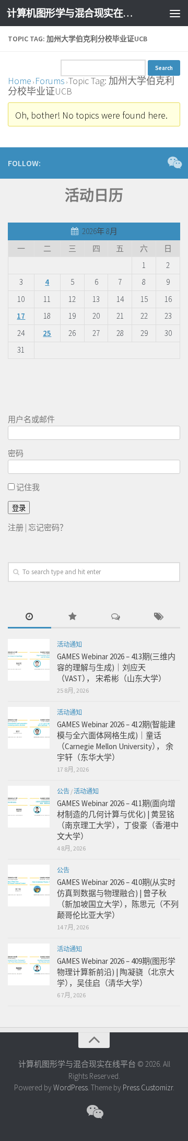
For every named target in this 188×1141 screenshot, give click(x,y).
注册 (16, 527)
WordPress (70, 1087)
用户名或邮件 (31, 419)
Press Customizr (148, 1087)
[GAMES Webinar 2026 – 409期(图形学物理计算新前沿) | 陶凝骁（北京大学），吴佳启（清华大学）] (29, 964)
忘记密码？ (47, 527)
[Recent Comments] (115, 617)
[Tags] (159, 617)
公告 (63, 791)
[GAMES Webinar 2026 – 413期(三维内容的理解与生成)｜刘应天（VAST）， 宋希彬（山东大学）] (29, 660)
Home (19, 81)
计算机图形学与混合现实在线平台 (74, 13)
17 (21, 316)
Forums (50, 81)
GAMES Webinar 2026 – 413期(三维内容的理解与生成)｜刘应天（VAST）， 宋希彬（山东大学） (116, 667)
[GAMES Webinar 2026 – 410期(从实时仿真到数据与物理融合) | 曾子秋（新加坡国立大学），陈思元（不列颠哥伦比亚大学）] (29, 885)
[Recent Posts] (29, 617)
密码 (16, 453)
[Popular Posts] (73, 617)
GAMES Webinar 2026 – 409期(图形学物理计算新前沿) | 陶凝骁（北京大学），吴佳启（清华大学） (116, 972)
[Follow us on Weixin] (174, 162)
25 (47, 333)
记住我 (27, 487)
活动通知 (69, 644)
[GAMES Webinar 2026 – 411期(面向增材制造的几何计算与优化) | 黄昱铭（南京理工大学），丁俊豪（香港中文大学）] (29, 807)
